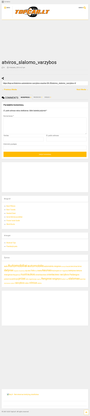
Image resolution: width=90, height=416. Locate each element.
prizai (21, 278)
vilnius (33, 282)
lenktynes (72, 270)
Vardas (6, 135)
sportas (82, 279)
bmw (80, 266)
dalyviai (8, 270)
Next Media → (82, 89)
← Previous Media (9, 89)
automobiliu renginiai (52, 266)
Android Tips (11, 243)
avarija (63, 266)
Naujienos (16, 275)
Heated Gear (11, 213)
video (27, 283)
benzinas (74, 266)
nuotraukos (28, 274)
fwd (36, 271)
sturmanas (7, 283)
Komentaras (9, 116)
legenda (65, 271)
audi (6, 266)
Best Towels (10, 210)
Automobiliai (17, 266)
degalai (16, 271)
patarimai (7, 279)
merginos (8, 274)
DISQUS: (48, 97)
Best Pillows (10, 206)
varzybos (19, 282)
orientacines (40, 274)
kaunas (46, 270)
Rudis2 (63, 279)
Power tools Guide (13, 220)
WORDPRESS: (26, 97)
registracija (32, 279)
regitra (39, 279)
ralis (27, 279)
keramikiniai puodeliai (14, 217)
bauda (68, 266)
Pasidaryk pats (11, 246)
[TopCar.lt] (31, 18)
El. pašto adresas (52, 135)
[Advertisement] (45, 39)
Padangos (74, 274)
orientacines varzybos (58, 274)
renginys (56, 278)
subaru (13, 283)
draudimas (22, 271)
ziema (39, 283)
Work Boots (10, 224)
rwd (67, 279)
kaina (40, 270)
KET (61, 271)
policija (15, 279)
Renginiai (46, 278)
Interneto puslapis (10, 144)
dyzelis (27, 271)
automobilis (36, 266)
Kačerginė (55, 271)
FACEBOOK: (38, 97)
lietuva (79, 270)
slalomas (74, 278)
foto (33, 270)
